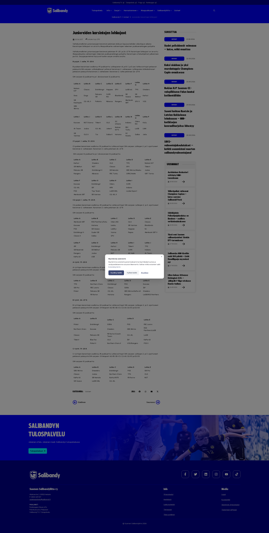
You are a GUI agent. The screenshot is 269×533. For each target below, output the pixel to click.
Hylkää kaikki (132, 273)
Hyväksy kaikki (116, 273)
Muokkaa (144, 273)
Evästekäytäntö (114, 267)
